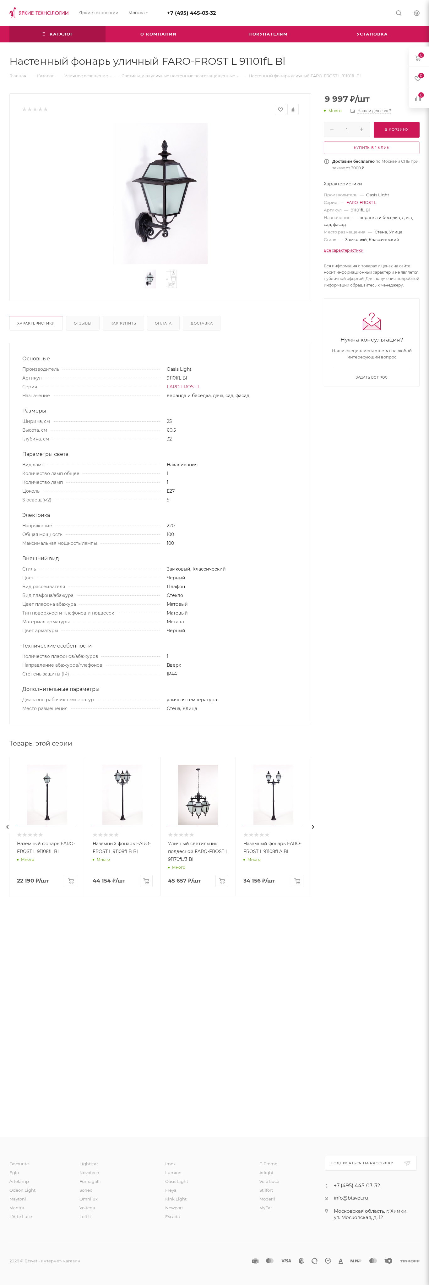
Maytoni (17, 1198)
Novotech (89, 1172)
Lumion (173, 1172)
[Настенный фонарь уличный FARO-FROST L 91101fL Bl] (160, 193)
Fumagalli (90, 1181)
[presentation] (7, 827)
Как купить (123, 323)
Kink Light (176, 1198)
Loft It (85, 1216)
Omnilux (88, 1198)
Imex (170, 1163)
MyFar (265, 1207)
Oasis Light (176, 1181)
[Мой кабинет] (417, 14)
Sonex (85, 1190)
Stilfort (266, 1190)
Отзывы (83, 323)
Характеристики (36, 323)
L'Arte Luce (20, 1216)
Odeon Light (22, 1190)
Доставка (202, 323)
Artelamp (19, 1181)
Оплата (163, 323)
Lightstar (88, 1163)
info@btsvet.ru (351, 1198)
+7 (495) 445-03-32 (191, 13)
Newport (174, 1207)
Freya (170, 1190)
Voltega (87, 1207)
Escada (172, 1216)
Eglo (14, 1172)
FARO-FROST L (183, 387)
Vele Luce (269, 1181)
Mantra (16, 1207)
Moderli (267, 1198)
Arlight (266, 1172)
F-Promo (268, 1163)
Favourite (19, 1163)
